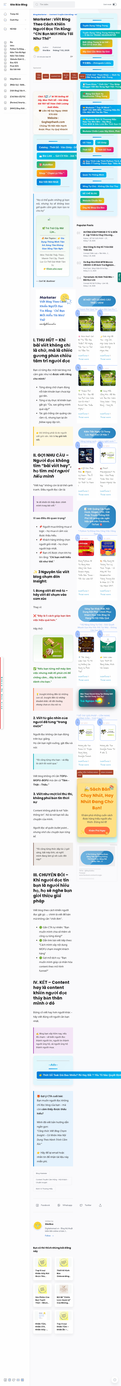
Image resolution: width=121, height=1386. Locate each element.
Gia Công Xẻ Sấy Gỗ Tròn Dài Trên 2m (98, 248)
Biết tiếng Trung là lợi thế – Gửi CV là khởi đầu (96, 43)
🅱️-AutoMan (46, 164)
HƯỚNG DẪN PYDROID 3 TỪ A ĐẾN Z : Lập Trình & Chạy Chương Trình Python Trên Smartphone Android (100, 234)
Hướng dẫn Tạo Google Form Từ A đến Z (107, 749)
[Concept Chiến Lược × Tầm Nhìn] (95, 253)
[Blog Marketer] (41, 1173)
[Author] (46, 50)
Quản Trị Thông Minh (93, 175)
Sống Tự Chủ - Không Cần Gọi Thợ (100, 186)
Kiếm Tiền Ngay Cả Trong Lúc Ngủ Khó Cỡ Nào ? (97, 433)
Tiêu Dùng (74, 76)
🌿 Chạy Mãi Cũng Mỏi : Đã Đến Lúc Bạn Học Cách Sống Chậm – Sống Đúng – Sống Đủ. (108, 398)
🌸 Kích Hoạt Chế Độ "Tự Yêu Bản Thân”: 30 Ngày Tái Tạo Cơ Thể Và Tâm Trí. (86, 343)
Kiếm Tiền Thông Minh (88, 772)
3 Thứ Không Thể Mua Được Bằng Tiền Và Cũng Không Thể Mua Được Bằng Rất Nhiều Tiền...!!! (97, 858)
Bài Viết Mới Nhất (48, 182)
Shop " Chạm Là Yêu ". (52, 173)
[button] (36, 4)
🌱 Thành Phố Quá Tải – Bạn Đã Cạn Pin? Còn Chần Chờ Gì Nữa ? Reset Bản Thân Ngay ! (86, 399)
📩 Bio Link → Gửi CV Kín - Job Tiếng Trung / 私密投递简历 (71, 156)
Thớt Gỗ (87, 149)
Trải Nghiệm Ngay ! (91, 701)
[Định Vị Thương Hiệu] (44, 1188)
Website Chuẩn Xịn (92, 200)
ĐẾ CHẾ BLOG (90, 193)
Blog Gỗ (66, 76)
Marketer (55, 76)
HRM (46, 76)
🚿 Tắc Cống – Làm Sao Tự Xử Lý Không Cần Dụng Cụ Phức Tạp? (85, 664)
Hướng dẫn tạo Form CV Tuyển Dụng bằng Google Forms (85, 751)
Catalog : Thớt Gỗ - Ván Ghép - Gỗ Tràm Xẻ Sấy (65, 147)
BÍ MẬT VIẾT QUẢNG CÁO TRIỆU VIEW (97, 301)
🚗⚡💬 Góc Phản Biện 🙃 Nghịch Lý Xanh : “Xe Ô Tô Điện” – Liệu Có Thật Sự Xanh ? (86, 477)
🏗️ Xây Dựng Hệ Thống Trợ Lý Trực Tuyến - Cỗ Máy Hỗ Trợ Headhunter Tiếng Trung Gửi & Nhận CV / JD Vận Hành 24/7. (107, 573)
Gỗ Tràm (87, 142)
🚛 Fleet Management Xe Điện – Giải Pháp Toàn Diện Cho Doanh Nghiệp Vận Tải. (108, 477)
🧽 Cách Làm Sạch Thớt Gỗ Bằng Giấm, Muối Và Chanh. (107, 662)
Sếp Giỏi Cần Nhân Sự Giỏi (96, 51)
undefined (83, 355)
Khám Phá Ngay (97, 830)
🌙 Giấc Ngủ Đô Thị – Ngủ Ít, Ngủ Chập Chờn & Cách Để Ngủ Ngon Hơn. (107, 343)
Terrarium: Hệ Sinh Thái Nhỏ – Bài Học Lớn (98, 278)
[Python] (86, 238)
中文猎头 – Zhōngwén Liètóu (97, 63)
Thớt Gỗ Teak (104, 149)
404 (79, 775)
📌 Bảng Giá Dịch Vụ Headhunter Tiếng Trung (95, 95)
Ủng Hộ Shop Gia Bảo (94, 207)
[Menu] (5, 4)
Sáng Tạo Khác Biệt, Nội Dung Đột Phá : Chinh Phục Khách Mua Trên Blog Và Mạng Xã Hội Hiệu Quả (97, 613)
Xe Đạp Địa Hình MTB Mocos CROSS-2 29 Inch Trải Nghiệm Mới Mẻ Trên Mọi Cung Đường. (98, 264)
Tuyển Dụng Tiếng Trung (95, 25)
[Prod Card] (87, 268)
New (82, 76)
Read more (84, 359)
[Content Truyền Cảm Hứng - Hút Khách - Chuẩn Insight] (52, 1181)
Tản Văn (38, 76)
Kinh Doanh (106, 772)
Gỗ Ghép (102, 142)
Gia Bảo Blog (18, 4)
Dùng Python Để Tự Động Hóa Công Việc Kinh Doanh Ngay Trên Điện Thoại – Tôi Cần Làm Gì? (86, 569)
